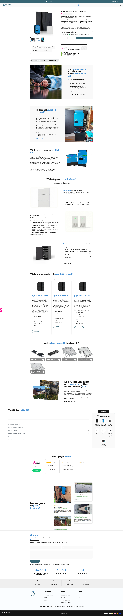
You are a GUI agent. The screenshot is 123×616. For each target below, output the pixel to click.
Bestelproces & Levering (48, 599)
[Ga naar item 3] (42, 39)
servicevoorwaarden (56, 564)
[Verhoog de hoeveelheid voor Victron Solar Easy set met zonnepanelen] (66, 38)
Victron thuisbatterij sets (65, 595)
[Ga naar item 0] (32, 39)
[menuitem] (31, 60)
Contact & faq (46, 594)
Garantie (45, 597)
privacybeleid (48, 564)
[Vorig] (47, 1)
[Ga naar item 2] (37, 39)
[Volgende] (70, 1)
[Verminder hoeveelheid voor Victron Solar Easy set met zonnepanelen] (62, 38)
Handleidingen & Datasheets (66, 602)
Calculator (63, 597)
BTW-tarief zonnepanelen (66, 600)
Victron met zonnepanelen (66, 594)
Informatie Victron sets (65, 599)
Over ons (45, 600)
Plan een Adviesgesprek (48, 595)
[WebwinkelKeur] (74, 46)
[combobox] (116, 1)
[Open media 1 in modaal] (43, 24)
